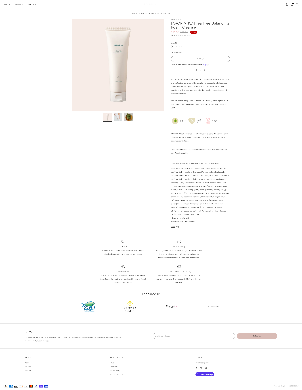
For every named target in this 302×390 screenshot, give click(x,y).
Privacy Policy (115, 370)
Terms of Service (116, 374)
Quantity (174, 43)
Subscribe (257, 336)
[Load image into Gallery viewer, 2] (117, 117)
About (6, 4)
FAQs (112, 363)
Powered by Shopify (279, 386)
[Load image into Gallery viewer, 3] (128, 117)
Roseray (18, 4)
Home (133, 13)
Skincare (30, 4)
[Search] (297, 4)
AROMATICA (142, 13)
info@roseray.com (202, 363)
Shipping (174, 35)
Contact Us (114, 367)
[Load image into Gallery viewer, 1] (107, 117)
